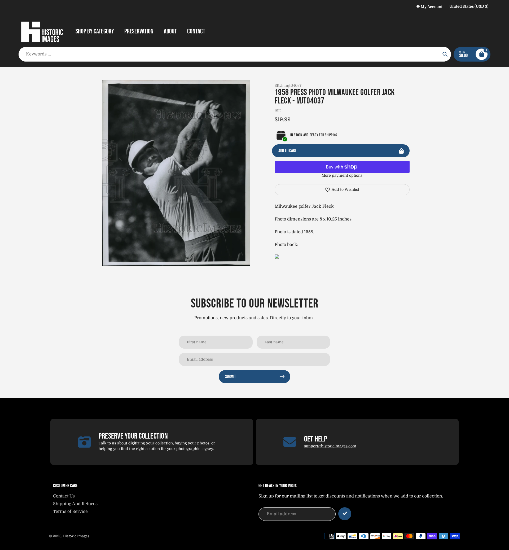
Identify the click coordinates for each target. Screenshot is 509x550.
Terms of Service (70, 511)
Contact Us (64, 496)
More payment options (342, 175)
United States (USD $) (468, 6)
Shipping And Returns (75, 503)
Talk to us (108, 443)
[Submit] (344, 513)
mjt (278, 110)
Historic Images (76, 536)
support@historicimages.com (330, 446)
